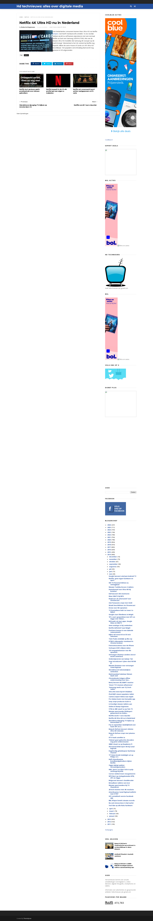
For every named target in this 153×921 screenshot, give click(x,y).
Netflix (27, 17)
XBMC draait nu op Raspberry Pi (120, 744)
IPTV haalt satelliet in (117, 737)
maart (111, 811)
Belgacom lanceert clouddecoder (121, 780)
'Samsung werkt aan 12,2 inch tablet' (120, 688)
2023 (109, 532)
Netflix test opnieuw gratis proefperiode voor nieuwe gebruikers (29, 91)
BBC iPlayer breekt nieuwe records (122, 800)
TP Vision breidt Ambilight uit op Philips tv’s (121, 756)
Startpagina (109, 830)
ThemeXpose (27, 918)
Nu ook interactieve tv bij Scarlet (121, 803)
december (113, 557)
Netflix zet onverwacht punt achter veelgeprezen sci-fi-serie (84, 91)
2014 (109, 555)
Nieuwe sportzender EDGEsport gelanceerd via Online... (120, 712)
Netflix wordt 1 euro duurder (119, 716)
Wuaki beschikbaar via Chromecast (122, 605)
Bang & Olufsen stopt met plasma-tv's (122, 734)
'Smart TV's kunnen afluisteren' (121, 685)
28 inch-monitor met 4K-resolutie (121, 790)
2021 (109, 537)
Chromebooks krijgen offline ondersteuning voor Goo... (119, 679)
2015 (109, 552)
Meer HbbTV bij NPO (116, 596)
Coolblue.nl (109, 140)
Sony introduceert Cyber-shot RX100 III (122, 662)
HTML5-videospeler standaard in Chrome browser (121, 642)
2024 (109, 530)
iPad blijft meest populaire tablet (121, 694)
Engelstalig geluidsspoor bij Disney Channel (122, 752)
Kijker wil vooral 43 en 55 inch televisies (120, 635)
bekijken (55, 34)
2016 (109, 550)
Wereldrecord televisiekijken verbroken (119, 671)
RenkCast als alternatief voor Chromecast (120, 599)
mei (110, 574)
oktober (112, 562)
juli (110, 569)
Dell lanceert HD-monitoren (119, 594)
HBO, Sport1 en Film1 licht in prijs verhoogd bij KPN (121, 770)
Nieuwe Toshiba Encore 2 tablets (121, 587)
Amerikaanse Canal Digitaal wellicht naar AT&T (122, 793)
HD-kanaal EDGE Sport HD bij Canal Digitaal (121, 747)
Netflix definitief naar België (119, 628)
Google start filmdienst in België (121, 614)
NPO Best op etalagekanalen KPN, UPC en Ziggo (121, 777)
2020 (109, 540)
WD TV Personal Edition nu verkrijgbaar (119, 584)
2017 (109, 547)
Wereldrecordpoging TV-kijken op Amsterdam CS (121, 721)
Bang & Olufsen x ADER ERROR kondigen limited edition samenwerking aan (124, 865)
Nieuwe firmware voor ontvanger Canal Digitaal (121, 666)
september (113, 564)
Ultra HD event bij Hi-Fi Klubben (120, 692)
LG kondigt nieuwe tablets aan (120, 704)
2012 (109, 822)
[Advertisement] (120, 452)
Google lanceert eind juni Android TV (122, 576)
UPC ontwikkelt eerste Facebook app (121, 797)
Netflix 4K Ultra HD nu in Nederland (122, 718)
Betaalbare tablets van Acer (119, 783)
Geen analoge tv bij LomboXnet (120, 625)
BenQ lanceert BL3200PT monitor (121, 682)
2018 (109, 545)
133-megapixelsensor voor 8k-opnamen (120, 651)
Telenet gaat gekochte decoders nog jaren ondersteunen (121, 741)
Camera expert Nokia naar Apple (121, 697)
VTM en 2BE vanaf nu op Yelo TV (121, 709)
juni (110, 571)
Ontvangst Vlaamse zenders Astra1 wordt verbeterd (122, 655)
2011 (109, 824)
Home (21, 17)
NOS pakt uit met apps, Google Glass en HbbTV (120, 622)
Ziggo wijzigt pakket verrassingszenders (117, 766)
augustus (113, 567)
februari (112, 814)
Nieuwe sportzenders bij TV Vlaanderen (119, 786)
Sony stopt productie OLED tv (120, 701)
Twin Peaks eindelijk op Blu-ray (120, 639)
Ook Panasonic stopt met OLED (120, 603)
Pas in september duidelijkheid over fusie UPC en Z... (122, 726)
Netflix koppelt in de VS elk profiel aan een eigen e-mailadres (56, 91)
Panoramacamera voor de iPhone (121, 645)
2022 (109, 535)
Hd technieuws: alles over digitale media (50, 6)
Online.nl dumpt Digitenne (119, 706)
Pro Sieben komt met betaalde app (122, 699)
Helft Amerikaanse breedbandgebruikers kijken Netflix (120, 761)
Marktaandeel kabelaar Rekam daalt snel (120, 675)
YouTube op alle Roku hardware (120, 805)
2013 (109, 819)
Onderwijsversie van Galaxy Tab (121, 659)
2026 (109, 525)
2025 (109, 527)
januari (112, 816)
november (113, 559)
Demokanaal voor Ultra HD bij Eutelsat (120, 590)
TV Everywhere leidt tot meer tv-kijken (121, 611)
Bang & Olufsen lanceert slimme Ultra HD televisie (121, 730)
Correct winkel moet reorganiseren (122, 774)
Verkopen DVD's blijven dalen (120, 648)
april (111, 809)
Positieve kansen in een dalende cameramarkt (121, 631)
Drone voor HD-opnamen (118, 608)
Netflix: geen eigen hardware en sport (121, 579)
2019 (109, 542)
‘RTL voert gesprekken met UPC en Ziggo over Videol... (122, 618)
